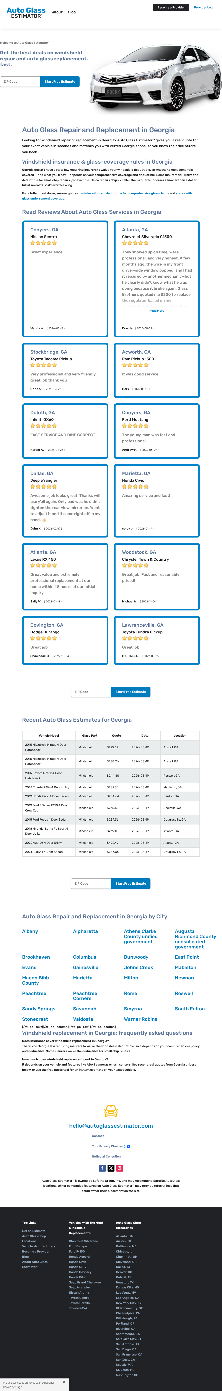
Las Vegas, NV (126, 1292)
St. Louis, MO (125, 1370)
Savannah (84, 1009)
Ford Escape (78, 1246)
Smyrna (133, 1009)
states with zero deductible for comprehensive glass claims (125, 193)
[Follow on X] (111, 1168)
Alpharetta (85, 931)
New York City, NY (129, 1303)
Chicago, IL (124, 1251)
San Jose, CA (125, 1360)
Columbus (84, 957)
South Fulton (190, 1009)
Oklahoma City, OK (129, 1308)
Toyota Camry (79, 1298)
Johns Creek (138, 967)
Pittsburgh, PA (126, 1318)
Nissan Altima (79, 1292)
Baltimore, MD (126, 1246)
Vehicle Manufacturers (38, 1246)
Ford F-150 (77, 1251)
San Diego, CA (126, 1349)
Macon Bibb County (35, 980)
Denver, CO (124, 1272)
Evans (29, 967)
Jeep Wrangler (79, 1287)
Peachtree (34, 993)
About (57, 12)
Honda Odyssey (80, 1272)
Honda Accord (79, 1257)
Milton (131, 978)
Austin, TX (123, 1241)
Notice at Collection (106, 1156)
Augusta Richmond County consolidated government (195, 939)
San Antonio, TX (127, 1344)
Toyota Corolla (79, 1303)
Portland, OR (125, 1323)
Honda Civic (78, 1262)
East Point (187, 957)
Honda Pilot (77, 1277)
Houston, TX (125, 1282)
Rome (130, 993)
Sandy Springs (39, 1009)
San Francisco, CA (129, 1354)
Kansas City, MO (127, 1287)
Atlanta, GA (124, 1236)
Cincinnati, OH (126, 1257)
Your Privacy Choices (107, 1146)
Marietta (83, 978)
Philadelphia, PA (128, 1313)
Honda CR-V (78, 1267)
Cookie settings (12, 1387)
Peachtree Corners (85, 995)
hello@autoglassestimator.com (111, 1125)
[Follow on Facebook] (102, 1168)
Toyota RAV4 (78, 1308)
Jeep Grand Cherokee (85, 1282)
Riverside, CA (125, 1329)
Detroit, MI (123, 1277)
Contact (98, 1136)
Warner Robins (140, 1019)
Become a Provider (171, 7)
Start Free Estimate (60, 82)
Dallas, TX (123, 1267)
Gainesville (85, 967)
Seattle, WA (124, 1365)
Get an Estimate (34, 1231)
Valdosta (83, 1019)
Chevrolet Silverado (83, 1241)
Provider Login (204, 7)
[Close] (62, 1382)
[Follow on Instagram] (119, 1168)
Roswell (184, 993)
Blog (71, 12)
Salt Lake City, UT (128, 1339)
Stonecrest (35, 1019)
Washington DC (127, 1375)
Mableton (185, 967)
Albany (30, 931)
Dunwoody (136, 957)
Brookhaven (36, 957)
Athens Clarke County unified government (141, 936)
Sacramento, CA (128, 1334)
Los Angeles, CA (127, 1298)
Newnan (184, 978)
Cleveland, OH (126, 1262)
